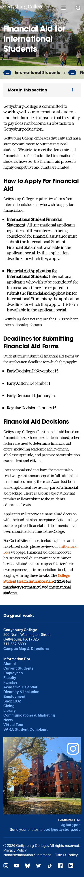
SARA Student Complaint (25, 729)
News (8, 720)
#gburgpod (71, 825)
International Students (37, 72)
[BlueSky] (27, 866)
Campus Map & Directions (26, 649)
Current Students (18, 668)
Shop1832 (12, 701)
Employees (13, 673)
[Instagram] (5, 866)
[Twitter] (38, 866)
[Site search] (78, 8)
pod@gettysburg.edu (62, 829)
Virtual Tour (13, 725)
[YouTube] (16, 866)
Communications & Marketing (29, 715)
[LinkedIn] (70, 866)
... (7, 72)
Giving (9, 706)
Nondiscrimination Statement (27, 855)
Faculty (9, 678)
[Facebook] (60, 866)
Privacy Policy (15, 850)
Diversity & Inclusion (21, 692)
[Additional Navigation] (63, 8)
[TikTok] (49, 866)
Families (10, 682)
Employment (14, 696)
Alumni (9, 664)
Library (9, 711)
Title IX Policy (66, 855)
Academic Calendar (20, 687)
